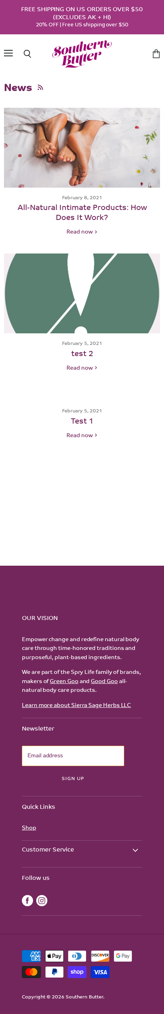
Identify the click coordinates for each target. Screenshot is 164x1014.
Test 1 (82, 422)
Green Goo (64, 682)
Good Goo (104, 682)
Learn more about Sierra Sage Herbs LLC (76, 706)
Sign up (73, 778)
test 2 (82, 354)
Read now (80, 232)
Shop (29, 828)
